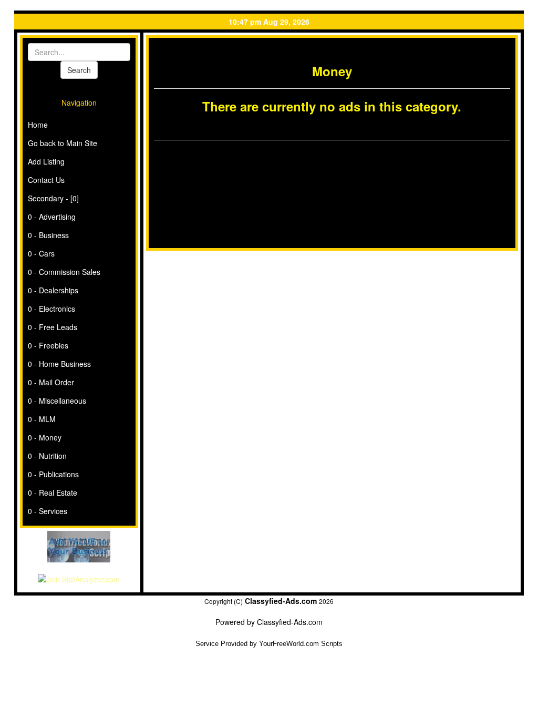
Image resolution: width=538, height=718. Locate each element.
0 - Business (48, 235)
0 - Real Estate (52, 492)
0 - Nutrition (47, 455)
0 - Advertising (52, 216)
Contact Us (46, 180)
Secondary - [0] (53, 198)
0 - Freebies (48, 345)
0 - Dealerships (53, 290)
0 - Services (47, 511)
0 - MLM (42, 419)
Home (38, 124)
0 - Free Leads (52, 327)
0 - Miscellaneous (57, 400)
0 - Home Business (59, 363)
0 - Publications (53, 474)
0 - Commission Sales (64, 271)
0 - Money (44, 437)
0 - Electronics (51, 308)
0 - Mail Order (51, 382)
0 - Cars (41, 253)
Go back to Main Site (62, 143)
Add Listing (46, 161)
